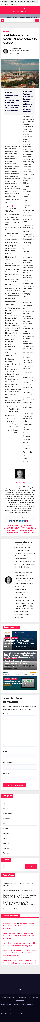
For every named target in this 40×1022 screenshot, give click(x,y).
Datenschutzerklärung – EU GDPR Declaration (19, 1004)
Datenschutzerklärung (19, 11)
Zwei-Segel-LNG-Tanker (12, 909)
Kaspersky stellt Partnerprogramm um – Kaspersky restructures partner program (13, 529)
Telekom (6, 853)
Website (6, 773)
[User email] (22, 517)
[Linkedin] (17, 517)
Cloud (5, 809)
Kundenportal (30, 1009)
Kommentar (8, 713)
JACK (5, 950)
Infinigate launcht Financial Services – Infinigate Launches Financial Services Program (26, 529)
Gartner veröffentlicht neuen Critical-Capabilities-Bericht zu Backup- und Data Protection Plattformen (19, 953)
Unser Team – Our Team (8, 1018)
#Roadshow (14, 54)
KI (4, 823)
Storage (14, 658)
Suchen (6, 860)
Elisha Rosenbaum (9, 933)
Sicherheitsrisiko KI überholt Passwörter (18, 890)
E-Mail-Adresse (9, 762)
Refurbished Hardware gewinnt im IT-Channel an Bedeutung (18, 643)
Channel (6, 31)
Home (3, 1004)
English (19, 8)
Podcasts (20, 1013)
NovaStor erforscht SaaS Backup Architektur (17, 682)
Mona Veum (7, 960)
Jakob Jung (17, 48)
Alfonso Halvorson (10, 923)
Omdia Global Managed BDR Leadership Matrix (17, 662)
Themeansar (20, 1000)
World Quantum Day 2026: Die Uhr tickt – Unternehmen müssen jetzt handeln (18, 925)
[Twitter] (20, 517)
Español (13, 8)
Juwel (10, 206)
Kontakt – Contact (20, 1009)
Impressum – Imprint (29, 8)
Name (6, 751)
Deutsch (6, 8)
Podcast (6, 833)
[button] (33, 20)
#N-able (26, 51)
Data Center (7, 814)
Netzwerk (6, 828)
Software (6, 843)
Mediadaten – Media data (8, 1013)
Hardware (14, 638)
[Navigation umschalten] (37, 20)
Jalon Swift (7, 943)
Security (6, 838)
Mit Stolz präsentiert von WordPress (12, 997)
